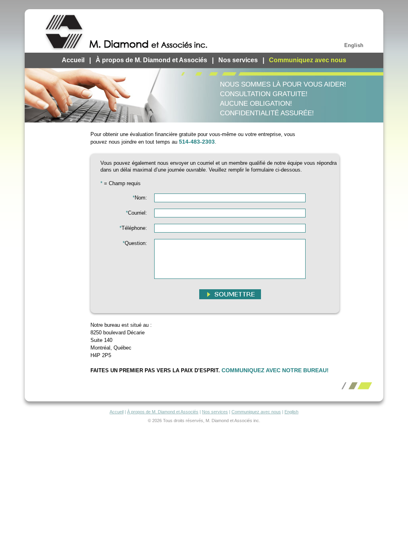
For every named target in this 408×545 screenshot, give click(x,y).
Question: (135, 243)
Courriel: (136, 213)
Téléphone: (133, 228)
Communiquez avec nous (307, 60)
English (353, 45)
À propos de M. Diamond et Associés (151, 60)
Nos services (238, 60)
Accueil (73, 60)
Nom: (140, 198)
